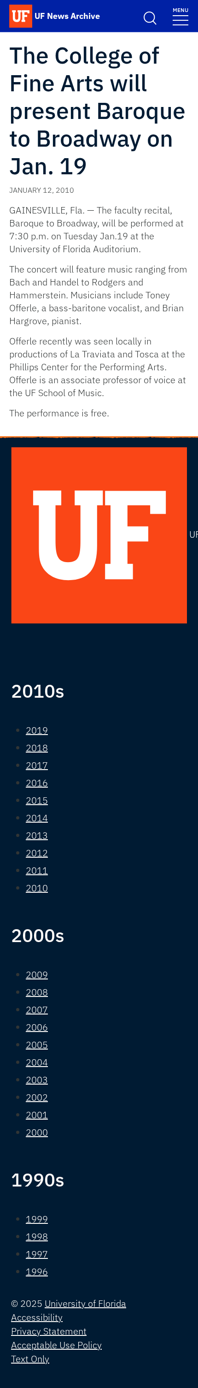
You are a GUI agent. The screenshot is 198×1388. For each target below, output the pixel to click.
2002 (37, 1097)
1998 (37, 1236)
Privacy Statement (49, 1331)
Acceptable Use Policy (56, 1345)
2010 (37, 888)
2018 (37, 747)
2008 (37, 992)
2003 (37, 1080)
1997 (37, 1254)
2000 (37, 1132)
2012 (37, 853)
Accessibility (37, 1317)
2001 (37, 1115)
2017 (37, 765)
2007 (37, 1009)
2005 (37, 1044)
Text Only (30, 1358)
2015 (37, 800)
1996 (37, 1271)
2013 (37, 835)
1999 (37, 1219)
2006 (37, 1027)
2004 (37, 1062)
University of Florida (85, 1303)
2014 (37, 818)
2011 (37, 870)
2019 (37, 730)
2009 (37, 974)
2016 (37, 783)
